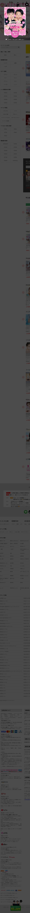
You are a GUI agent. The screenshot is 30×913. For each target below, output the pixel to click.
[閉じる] (27, 4)
